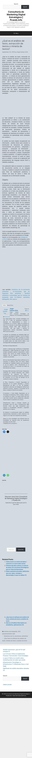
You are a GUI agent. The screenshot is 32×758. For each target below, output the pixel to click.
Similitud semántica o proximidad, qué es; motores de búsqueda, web (16, 295)
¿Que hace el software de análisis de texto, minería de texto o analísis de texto (17, 619)
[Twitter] (28, 310)
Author (4, 305)
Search (16, 4)
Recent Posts (10, 305)
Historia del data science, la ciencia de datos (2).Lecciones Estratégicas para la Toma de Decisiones (17, 567)
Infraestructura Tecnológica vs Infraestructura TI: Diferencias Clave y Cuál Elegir (16, 664)
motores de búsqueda (10, 631)
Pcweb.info (7, 316)
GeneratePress (22, 695)
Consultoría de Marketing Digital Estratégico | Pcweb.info (16, 15)
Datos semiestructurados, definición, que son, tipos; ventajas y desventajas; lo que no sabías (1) (17, 573)
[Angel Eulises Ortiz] (6, 314)
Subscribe (21, 549)
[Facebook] (26, 310)
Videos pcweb (7, 684)
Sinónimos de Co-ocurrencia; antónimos (16, 636)
